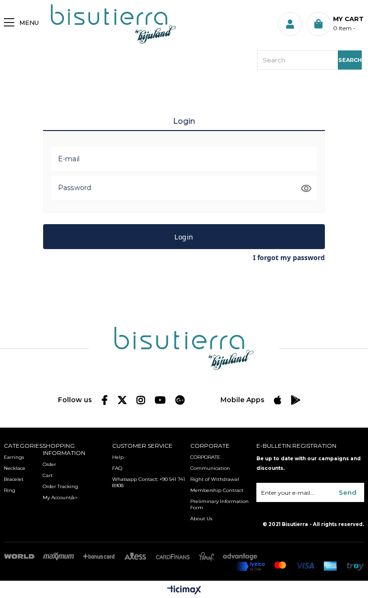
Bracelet (13, 479)
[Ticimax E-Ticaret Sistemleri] (184, 591)
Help (118, 457)
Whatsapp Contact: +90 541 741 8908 (148, 482)
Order (49, 464)
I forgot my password (289, 257)
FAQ (117, 468)
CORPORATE (205, 457)
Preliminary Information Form (219, 504)
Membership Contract (216, 490)
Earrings (14, 457)
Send (347, 492)
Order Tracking (60, 486)
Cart (48, 475)
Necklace (14, 468)
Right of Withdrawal (214, 479)
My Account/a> (60, 497)
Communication (210, 468)
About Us (201, 518)
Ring (9, 490)
